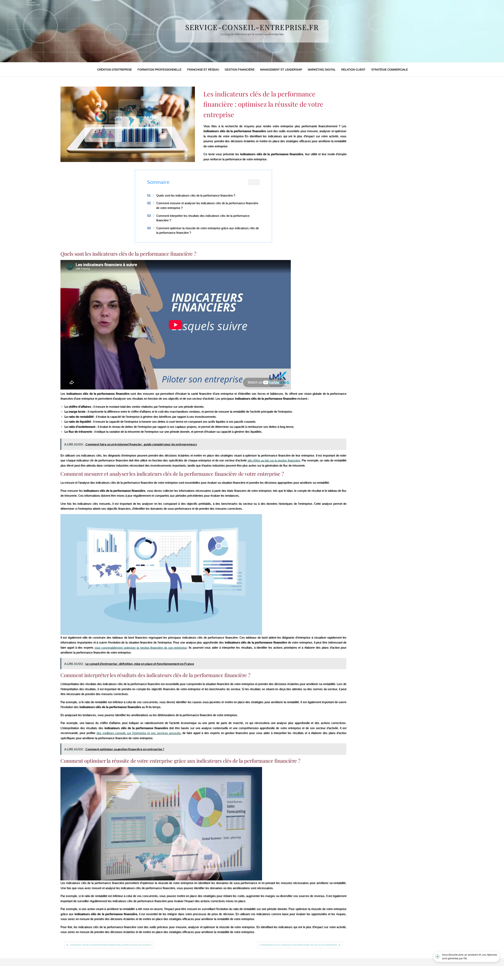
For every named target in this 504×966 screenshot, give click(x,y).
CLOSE (253, 182)
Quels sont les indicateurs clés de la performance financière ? (195, 195)
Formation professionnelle (159, 69)
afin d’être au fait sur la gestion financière (273, 460)
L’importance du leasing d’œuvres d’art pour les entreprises (298, 944)
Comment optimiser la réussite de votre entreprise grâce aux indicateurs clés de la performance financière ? (207, 230)
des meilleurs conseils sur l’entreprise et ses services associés (138, 733)
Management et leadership (281, 69)
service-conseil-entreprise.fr (252, 27)
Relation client (353, 69)
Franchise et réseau (203, 69)
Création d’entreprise (114, 69)
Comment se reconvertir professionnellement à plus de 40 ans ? (111, 944)
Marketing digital (321, 69)
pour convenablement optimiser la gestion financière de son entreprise (140, 647)
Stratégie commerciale (389, 69)
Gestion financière (239, 69)
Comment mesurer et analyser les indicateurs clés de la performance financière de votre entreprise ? (207, 205)
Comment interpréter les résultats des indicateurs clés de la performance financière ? (202, 218)
